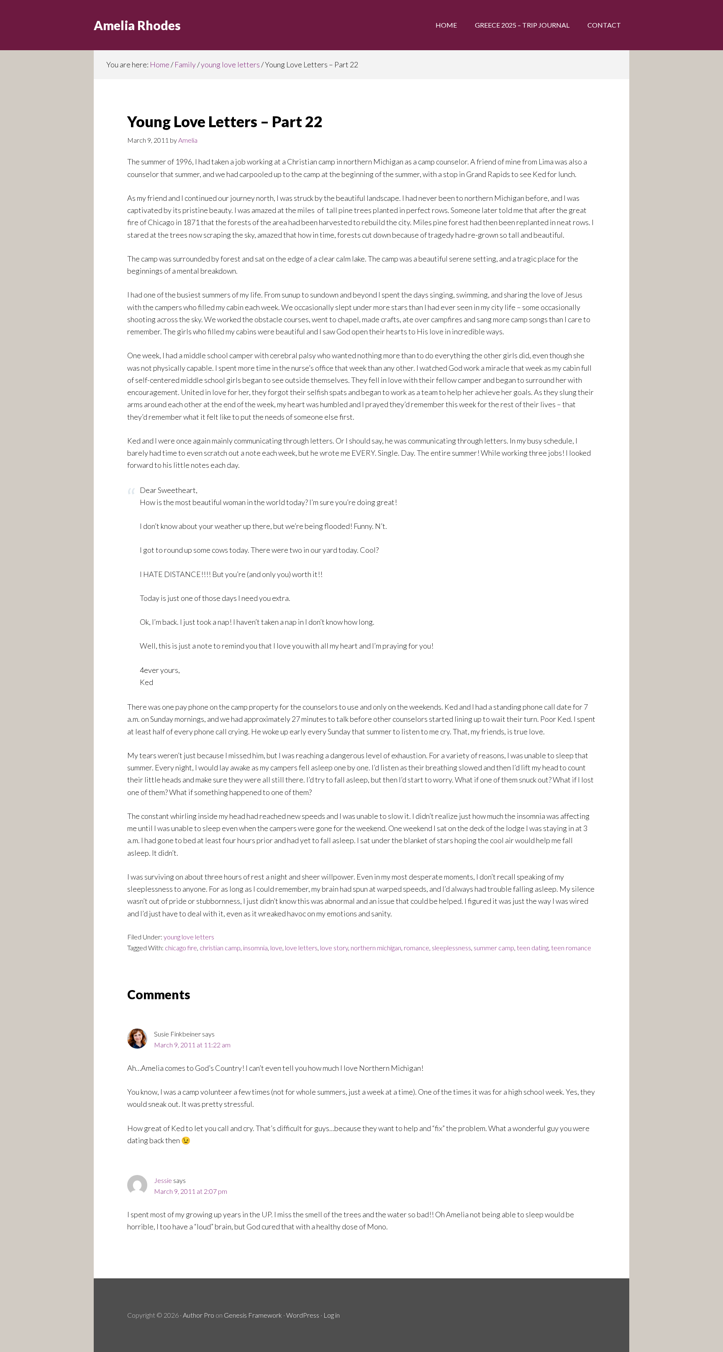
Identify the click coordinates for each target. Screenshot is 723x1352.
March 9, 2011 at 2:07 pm (190, 1191)
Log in (331, 1315)
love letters (301, 948)
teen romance (571, 948)
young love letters (189, 937)
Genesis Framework (253, 1315)
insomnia (255, 948)
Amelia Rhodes (137, 25)
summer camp (494, 948)
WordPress (302, 1315)
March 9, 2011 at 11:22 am (192, 1045)
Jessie (163, 1180)
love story (334, 948)
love (276, 948)
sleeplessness (451, 948)
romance (416, 948)
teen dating (533, 948)
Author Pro (198, 1315)
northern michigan (376, 948)
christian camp (220, 948)
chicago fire (181, 948)
